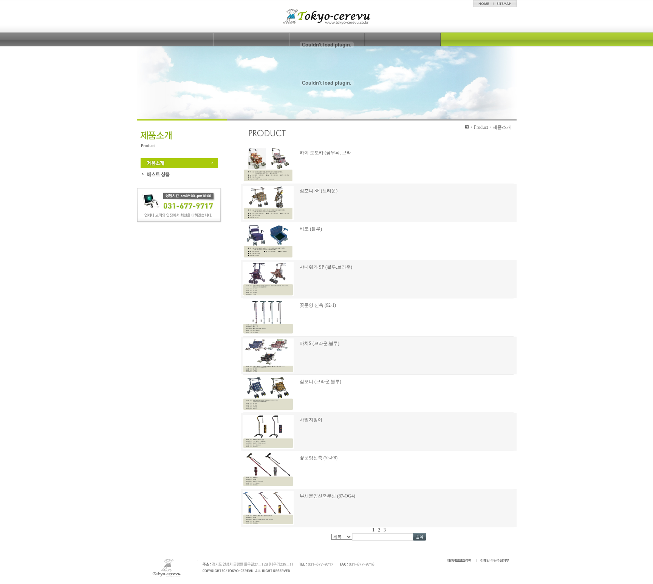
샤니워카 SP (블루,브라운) (326, 267)
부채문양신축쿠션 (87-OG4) (327, 496)
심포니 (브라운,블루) (320, 381)
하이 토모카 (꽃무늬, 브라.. (326, 152)
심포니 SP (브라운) (318, 190)
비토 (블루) (311, 229)
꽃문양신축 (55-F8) (318, 457)
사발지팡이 (311, 419)
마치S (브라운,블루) (319, 343)
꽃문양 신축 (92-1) (318, 305)
